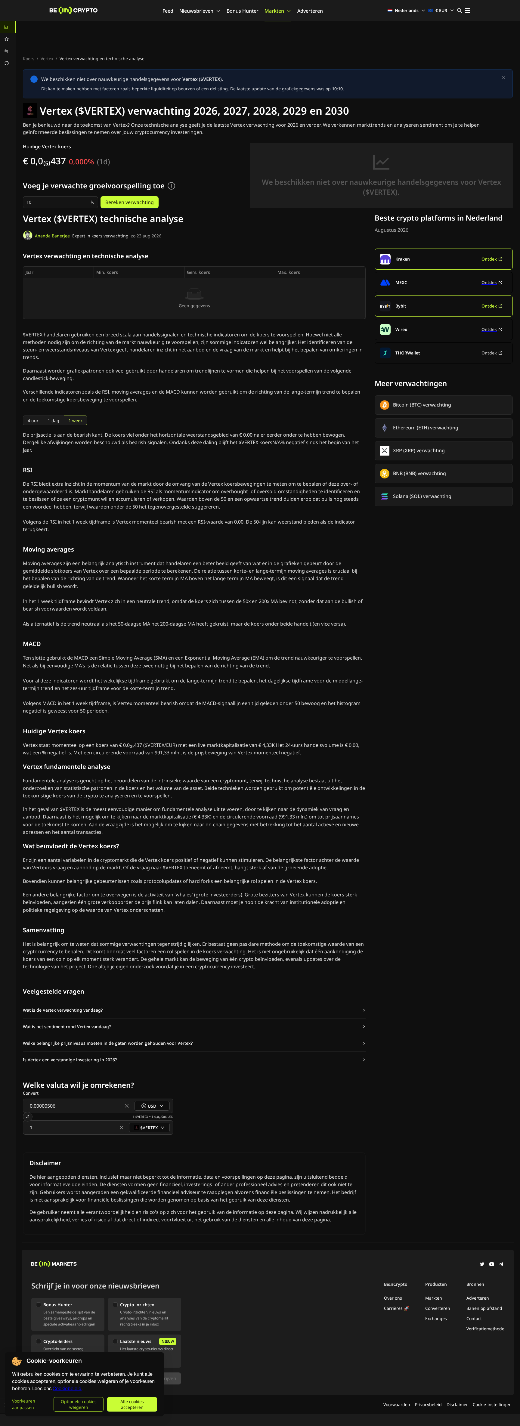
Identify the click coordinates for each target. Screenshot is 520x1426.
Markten (274, 11)
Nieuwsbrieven (196, 11)
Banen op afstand (484, 1308)
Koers (28, 58)
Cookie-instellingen (492, 1404)
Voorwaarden (396, 1404)
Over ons (393, 1298)
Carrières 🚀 (396, 1308)
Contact (474, 1318)
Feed (167, 11)
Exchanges (436, 1318)
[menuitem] (8, 27)
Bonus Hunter (242, 11)
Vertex (47, 58)
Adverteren (310, 11)
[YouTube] (492, 1264)
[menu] (8, 45)
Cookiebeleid (67, 1388)
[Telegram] (501, 1264)
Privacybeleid (428, 1404)
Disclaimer (457, 1404)
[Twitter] (482, 1264)
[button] (194, 1010)
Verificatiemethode (485, 1329)
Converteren (437, 1308)
